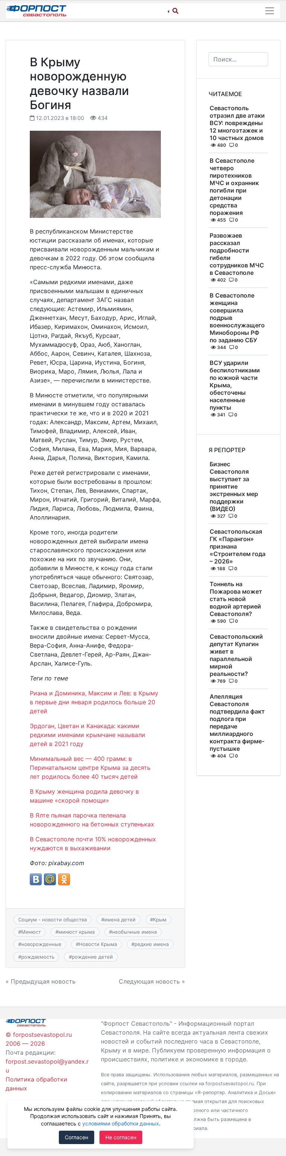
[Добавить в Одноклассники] (64, 879)
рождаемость (37, 957)
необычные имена (134, 932)
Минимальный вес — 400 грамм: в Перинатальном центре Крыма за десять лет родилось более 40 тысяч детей (90, 767)
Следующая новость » (152, 981)
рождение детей (92, 957)
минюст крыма (76, 932)
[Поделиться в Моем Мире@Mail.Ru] (50, 879)
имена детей (120, 919)
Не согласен (120, 1137)
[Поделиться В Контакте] (36, 879)
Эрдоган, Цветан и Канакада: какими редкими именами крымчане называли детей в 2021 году (87, 734)
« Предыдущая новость (41, 981)
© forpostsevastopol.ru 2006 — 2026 (39, 1039)
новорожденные (41, 944)
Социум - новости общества (52, 919)
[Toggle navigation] (269, 10)
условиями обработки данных (120, 1123)
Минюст (31, 932)
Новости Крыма (98, 944)
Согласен (76, 1137)
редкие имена (151, 944)
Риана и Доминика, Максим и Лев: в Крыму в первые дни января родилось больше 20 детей (94, 702)
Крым (159, 919)
